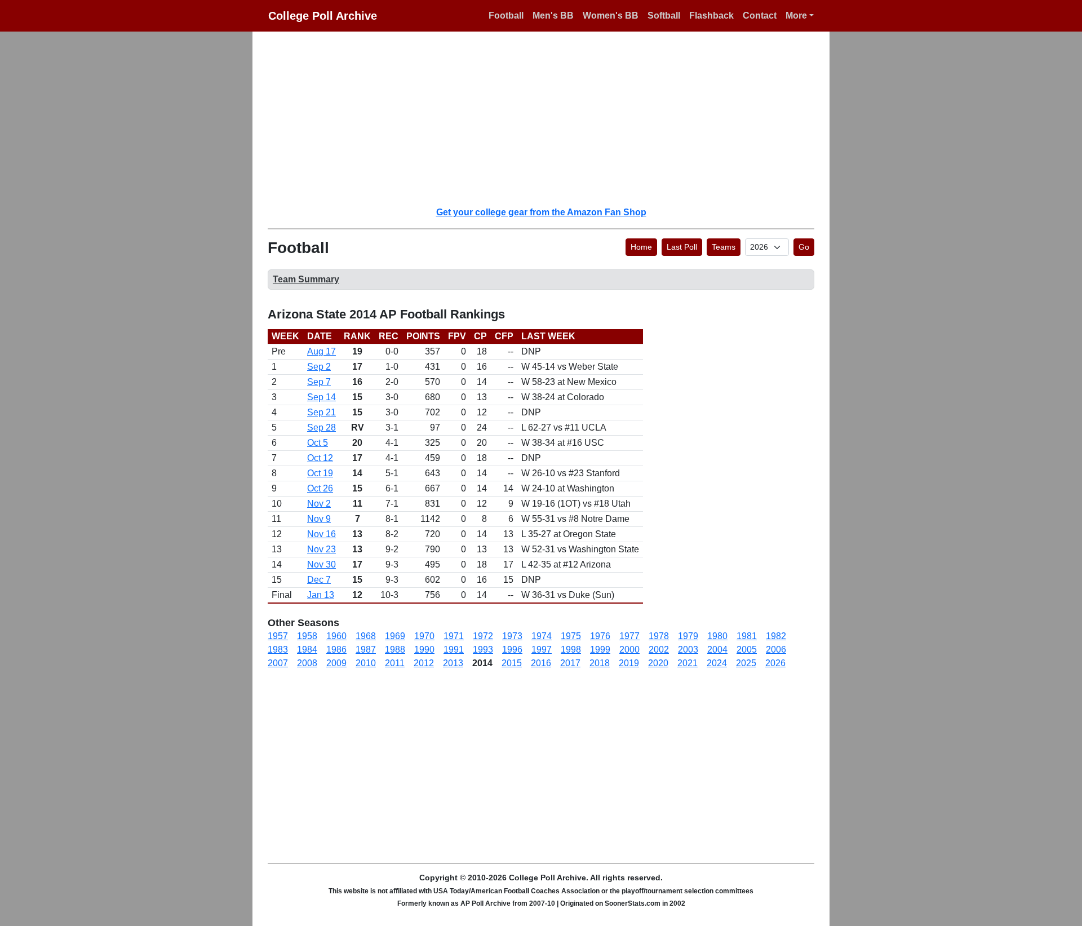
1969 (395, 636)
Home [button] (641, 246)
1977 (629, 636)
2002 (659, 649)
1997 (541, 649)
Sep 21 (321, 412)
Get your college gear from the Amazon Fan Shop (541, 212)
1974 (541, 636)
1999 (600, 649)
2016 (541, 663)
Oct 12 (320, 458)
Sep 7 (319, 382)
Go (804, 246)
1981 (747, 636)
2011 (395, 663)
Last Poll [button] (682, 246)
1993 (483, 649)
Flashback (711, 15)
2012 (424, 663)
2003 (688, 649)
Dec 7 (319, 579)
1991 (454, 649)
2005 (747, 649)
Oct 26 (320, 488)
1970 (424, 636)
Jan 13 (320, 595)
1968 (366, 636)
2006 (776, 649)
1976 (600, 636)
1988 (395, 649)
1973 (512, 636)
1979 (688, 636)
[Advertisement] (548, 118)
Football (506, 15)
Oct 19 (320, 473)
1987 (366, 649)
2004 (717, 649)
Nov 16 (321, 534)
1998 (571, 649)
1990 (424, 649)
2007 (278, 663)
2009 (336, 663)
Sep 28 (321, 427)
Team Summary (306, 279)
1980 (717, 636)
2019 (629, 663)
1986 (336, 649)
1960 (336, 636)
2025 (746, 663)
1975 (571, 636)
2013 (453, 663)
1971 (454, 636)
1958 (307, 636)
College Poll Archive (322, 16)
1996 (512, 649)
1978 (659, 636)
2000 (629, 649)
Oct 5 (317, 443)
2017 (570, 663)
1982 (776, 636)
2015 (512, 663)
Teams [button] (723, 246)
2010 (366, 663)
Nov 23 (321, 549)
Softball (664, 15)
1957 (278, 636)
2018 (599, 663)
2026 (775, 663)
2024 (717, 663)
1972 (483, 636)
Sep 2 (319, 366)
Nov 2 (319, 503)
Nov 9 (319, 519)
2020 (658, 663)
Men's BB (553, 15)
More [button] (796, 15)
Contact (760, 15)
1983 (278, 649)
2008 (307, 663)
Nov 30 (321, 564)
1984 (307, 649)
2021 (687, 663)
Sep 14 (321, 397)
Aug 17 (321, 351)
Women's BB (610, 15)
